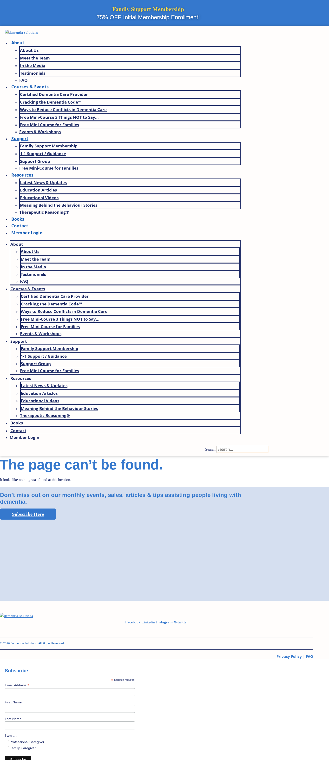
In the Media (32, 65)
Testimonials (32, 73)
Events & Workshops (40, 131)
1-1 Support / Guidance (43, 153)
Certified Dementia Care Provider (54, 94)
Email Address (17, 685)
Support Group (35, 161)
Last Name (13, 719)
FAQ (23, 80)
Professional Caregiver (27, 742)
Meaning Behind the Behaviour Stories (58, 205)
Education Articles (38, 190)
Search (210, 449)
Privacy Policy (289, 656)
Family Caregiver (23, 748)
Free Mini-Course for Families (49, 124)
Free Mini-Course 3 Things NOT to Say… (59, 117)
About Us (29, 50)
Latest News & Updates (43, 182)
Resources (22, 175)
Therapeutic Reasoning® (44, 212)
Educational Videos (39, 197)
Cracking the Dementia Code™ (50, 102)
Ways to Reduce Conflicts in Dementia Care (63, 109)
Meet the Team (35, 58)
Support (19, 138)
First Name (13, 702)
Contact (19, 226)
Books (17, 219)
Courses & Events (30, 87)
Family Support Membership (49, 146)
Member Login (27, 233)
